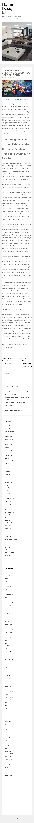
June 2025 (7, 611)
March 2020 (8, 770)
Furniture (7, 463)
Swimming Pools (9, 544)
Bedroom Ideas (8, 436)
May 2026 (7, 581)
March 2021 (8, 746)
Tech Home (7, 547)
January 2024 (8, 657)
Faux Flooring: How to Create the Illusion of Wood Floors (9, 361)
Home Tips (12, 345)
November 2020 (9, 756)
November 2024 (9, 630)
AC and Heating (9, 425)
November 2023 (9, 662)
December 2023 (9, 659)
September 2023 (9, 667)
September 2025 (9, 603)
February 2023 (8, 683)
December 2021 (9, 721)
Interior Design (8, 488)
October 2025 (8, 600)
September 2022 (9, 697)
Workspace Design (9, 558)
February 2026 (8, 589)
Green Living (8, 474)
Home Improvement (10, 479)
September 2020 (9, 762)
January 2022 (8, 719)
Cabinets (7, 442)
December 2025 (9, 594)
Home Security (8, 482)
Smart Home (8, 536)
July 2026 (7, 576)
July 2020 (7, 764)
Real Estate (8, 525)
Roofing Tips (8, 533)
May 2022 (7, 708)
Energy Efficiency (9, 455)
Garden (6, 469)
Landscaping (8, 493)
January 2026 (8, 592)
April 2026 (7, 584)
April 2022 (7, 710)
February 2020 (8, 773)
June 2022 (7, 705)
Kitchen (6, 490)
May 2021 (7, 740)
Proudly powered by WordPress (17, 819)
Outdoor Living (8, 506)
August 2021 (8, 732)
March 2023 (8, 681)
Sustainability (8, 542)
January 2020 (8, 775)
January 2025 (8, 624)
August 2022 (8, 700)
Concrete (7, 447)
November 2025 (9, 597)
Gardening (7, 471)
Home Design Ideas (8, 8)
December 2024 (9, 627)
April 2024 (7, 648)
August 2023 (8, 670)
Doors (6, 452)
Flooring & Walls (9, 461)
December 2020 (9, 754)
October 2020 (8, 759)
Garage (6, 466)
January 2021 (8, 751)
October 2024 (8, 632)
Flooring (7, 458)
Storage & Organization (11, 539)
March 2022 (8, 713)
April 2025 (7, 616)
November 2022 (9, 692)
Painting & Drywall (9, 512)
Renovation (7, 531)
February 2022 (8, 716)
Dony (13, 77)
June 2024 (7, 643)
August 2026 (8, 573)
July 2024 (7, 640)
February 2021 (8, 748)
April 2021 (7, 743)
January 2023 (8, 686)
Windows (7, 555)
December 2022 (9, 689)
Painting (7, 509)
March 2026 (8, 586)
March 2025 (8, 619)
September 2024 (9, 635)
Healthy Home (8, 477)
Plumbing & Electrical (10, 523)
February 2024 (8, 654)
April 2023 (7, 678)
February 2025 (8, 621)
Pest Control (8, 517)
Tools (6, 550)
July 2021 (7, 735)
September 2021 (9, 729)
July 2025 (7, 608)
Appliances (7, 428)
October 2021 (8, 727)
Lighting (7, 496)
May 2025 (7, 613)
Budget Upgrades (9, 439)
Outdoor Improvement (10, 504)
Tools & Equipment (9, 552)
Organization (8, 501)
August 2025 (8, 605)
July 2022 (7, 702)
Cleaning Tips (8, 444)
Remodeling (8, 528)
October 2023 (8, 665)
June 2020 (7, 767)
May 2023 (7, 675)
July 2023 (7, 673)
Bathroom (7, 434)
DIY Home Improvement (11, 450)
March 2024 (8, 651)
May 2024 (7, 646)
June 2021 (7, 737)
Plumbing (7, 520)
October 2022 (8, 694)
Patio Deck (7, 515)
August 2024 (8, 638)
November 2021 (9, 724)
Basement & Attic (9, 431)
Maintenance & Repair (10, 498)
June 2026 (7, 578)
